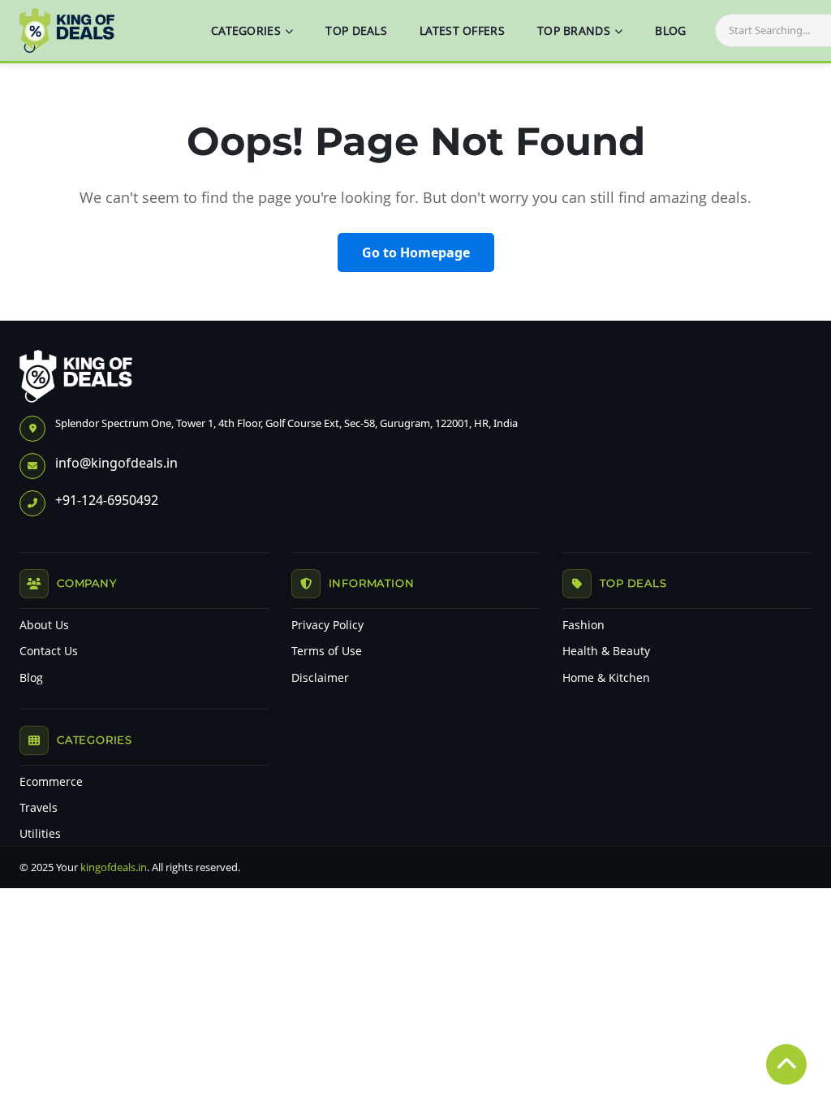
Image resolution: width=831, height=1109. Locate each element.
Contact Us (48, 651)
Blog (31, 678)
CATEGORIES (246, 30)
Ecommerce (51, 782)
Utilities (40, 833)
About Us (44, 625)
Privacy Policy (327, 625)
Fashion (583, 625)
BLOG (670, 30)
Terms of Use (326, 651)
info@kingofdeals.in (116, 463)
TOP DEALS (356, 30)
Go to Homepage (416, 252)
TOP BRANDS (573, 30)
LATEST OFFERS (462, 30)
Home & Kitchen (606, 678)
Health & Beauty (606, 651)
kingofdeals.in (113, 867)
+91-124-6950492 (106, 500)
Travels (38, 807)
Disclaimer (320, 678)
